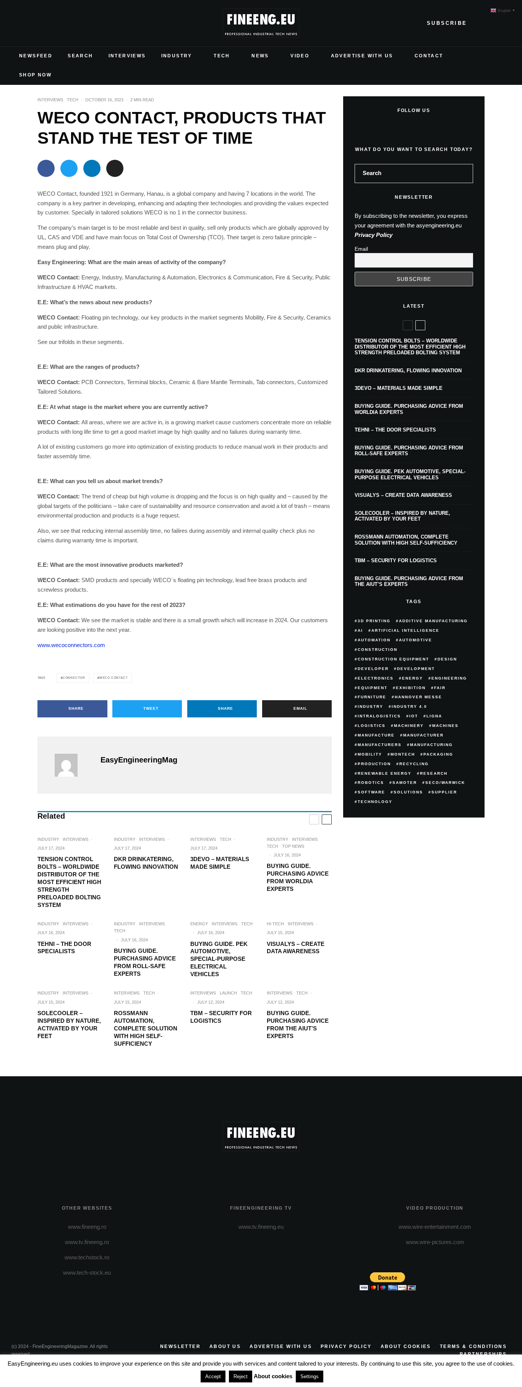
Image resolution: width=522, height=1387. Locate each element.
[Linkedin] (66, 23)
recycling (414, 764)
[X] (30, 23)
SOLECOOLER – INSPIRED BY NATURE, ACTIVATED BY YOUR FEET (69, 1024)
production (374, 764)
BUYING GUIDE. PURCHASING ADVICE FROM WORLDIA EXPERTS (298, 877)
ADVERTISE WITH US (362, 55)
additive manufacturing (433, 621)
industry (370, 706)
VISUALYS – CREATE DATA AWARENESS (295, 948)
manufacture (376, 735)
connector (74, 678)
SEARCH (80, 55)
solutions (408, 792)
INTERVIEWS (127, 55)
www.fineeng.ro (87, 1226)
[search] (465, 173)
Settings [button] (309, 1376)
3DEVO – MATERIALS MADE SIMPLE (219, 863)
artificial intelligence (405, 630)
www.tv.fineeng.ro (87, 1242)
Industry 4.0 (409, 706)
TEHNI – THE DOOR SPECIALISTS (64, 948)
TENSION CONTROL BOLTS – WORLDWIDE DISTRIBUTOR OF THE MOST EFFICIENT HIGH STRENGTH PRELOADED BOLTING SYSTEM (69, 882)
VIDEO (299, 55)
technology (375, 802)
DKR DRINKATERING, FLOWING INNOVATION (146, 863)
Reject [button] (240, 1376)
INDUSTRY (176, 55)
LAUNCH (228, 993)
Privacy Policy (373, 235)
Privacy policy (346, 1346)
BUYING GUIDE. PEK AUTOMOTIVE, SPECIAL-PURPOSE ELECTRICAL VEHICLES (219, 959)
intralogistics (379, 716)
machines (445, 726)
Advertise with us (281, 1346)
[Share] (46, 168)
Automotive (415, 640)
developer (373, 669)
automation (374, 640)
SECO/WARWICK (445, 782)
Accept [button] (213, 1376)
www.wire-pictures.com (435, 1242)
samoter (404, 782)
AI (360, 630)
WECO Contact (113, 678)
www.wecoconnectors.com (71, 645)
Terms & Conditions (473, 1346)
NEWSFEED (35, 55)
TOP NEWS (293, 846)
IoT (413, 716)
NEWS (260, 55)
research (433, 773)
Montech (403, 754)
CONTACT (429, 55)
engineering (449, 678)
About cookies (406, 1346)
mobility (370, 754)
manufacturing (431, 745)
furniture (372, 697)
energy (412, 678)
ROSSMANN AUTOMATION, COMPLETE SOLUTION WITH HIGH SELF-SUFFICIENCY (145, 1028)
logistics (372, 726)
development (416, 669)
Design (447, 659)
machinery (409, 726)
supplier (444, 792)
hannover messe (418, 697)
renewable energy (385, 773)
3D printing (374, 621)
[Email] (114, 168)
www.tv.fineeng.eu (261, 1226)
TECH (222, 55)
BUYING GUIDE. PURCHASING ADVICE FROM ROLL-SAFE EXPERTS (145, 962)
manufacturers (380, 745)
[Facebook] (17, 23)
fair (440, 688)
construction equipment (393, 659)
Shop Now (35, 75)
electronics (376, 678)
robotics (371, 782)
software (371, 792)
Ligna (434, 716)
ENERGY (199, 923)
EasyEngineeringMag (139, 760)
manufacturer (423, 735)
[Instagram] (42, 23)
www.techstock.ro (87, 1257)
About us (225, 1346)
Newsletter (180, 1346)
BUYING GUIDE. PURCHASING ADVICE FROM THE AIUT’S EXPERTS (298, 1024)
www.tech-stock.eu (87, 1272)
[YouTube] (54, 23)
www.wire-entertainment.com (435, 1226)
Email (361, 249)
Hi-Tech (275, 923)
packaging (438, 754)
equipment (372, 688)
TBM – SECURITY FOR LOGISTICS (221, 1017)
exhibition (411, 688)
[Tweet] (69, 168)
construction (377, 649)
